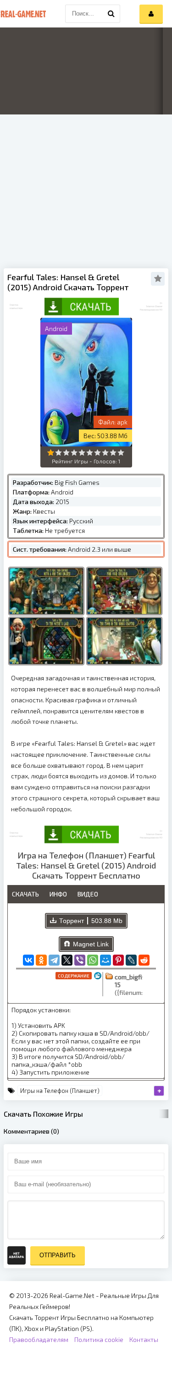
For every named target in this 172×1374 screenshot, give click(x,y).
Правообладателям (38, 1339)
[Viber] (79, 960)
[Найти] (111, 14)
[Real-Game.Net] (23, 13)
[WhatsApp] (92, 960)
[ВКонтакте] (28, 960)
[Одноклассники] (41, 960)
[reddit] (144, 960)
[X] (66, 960)
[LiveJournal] (131, 960)
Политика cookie (98, 1339)
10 (121, 452)
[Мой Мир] (105, 960)
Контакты (143, 1339)
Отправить (57, 1255)
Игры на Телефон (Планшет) (60, 1090)
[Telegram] (54, 960)
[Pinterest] (118, 960)
